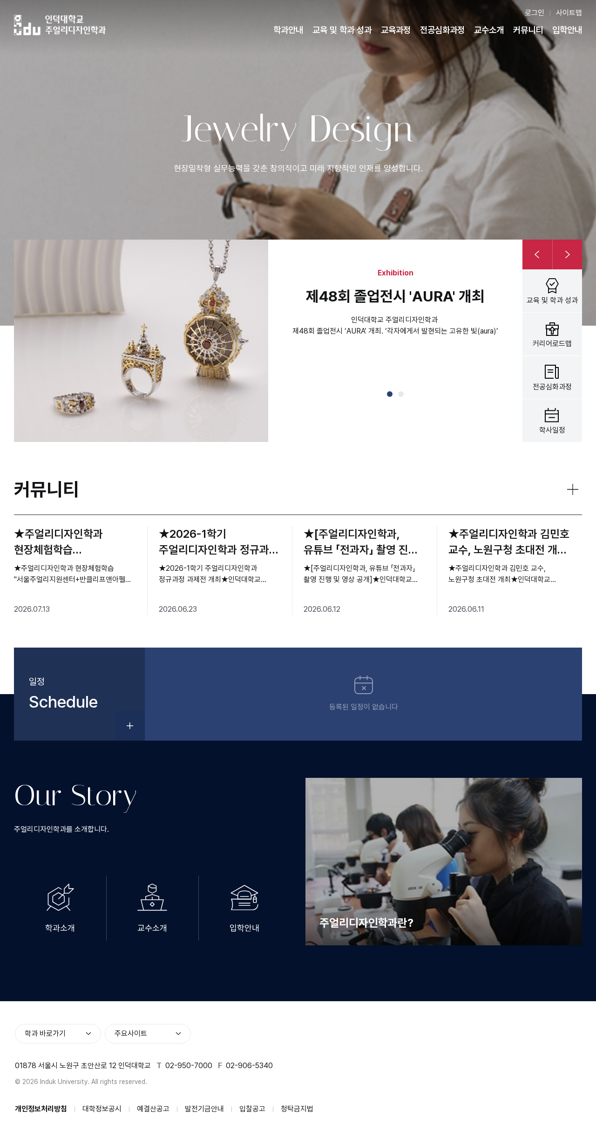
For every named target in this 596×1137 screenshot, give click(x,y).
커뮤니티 (528, 30)
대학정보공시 (102, 1108)
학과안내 (288, 30)
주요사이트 (131, 1033)
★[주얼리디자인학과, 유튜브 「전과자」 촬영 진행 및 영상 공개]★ (361, 542)
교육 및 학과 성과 (342, 30)
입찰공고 (252, 1108)
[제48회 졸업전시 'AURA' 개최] (141, 341)
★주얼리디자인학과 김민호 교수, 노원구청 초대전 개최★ (508, 542)
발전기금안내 (204, 1108)
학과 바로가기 (45, 1033)
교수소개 (489, 30)
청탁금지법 (297, 1108)
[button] (390, 394)
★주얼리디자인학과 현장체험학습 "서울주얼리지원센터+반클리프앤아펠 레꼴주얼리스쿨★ (60, 542)
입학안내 (567, 30)
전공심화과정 (442, 30)
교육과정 (396, 30)
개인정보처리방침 (41, 1108)
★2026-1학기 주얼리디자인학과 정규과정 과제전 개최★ (219, 542)
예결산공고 (153, 1108)
